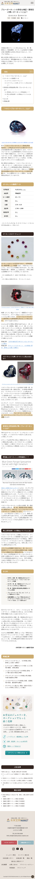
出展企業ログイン (26, 842)
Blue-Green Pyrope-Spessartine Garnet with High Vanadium (17, 482)
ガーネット (25, 18)
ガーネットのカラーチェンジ (15, 80)
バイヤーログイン (9, 842)
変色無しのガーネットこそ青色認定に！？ (18, 92)
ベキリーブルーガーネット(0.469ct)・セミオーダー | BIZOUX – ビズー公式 (17, 142)
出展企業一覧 (20, 858)
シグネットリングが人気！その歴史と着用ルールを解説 (17, 780)
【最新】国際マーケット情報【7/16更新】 (13, 806)
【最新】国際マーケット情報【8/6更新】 (13, 799)
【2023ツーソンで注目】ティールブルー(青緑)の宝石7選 (17, 778)
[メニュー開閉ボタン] (32, 3)
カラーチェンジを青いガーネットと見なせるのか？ (19, 84)
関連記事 (7, 101)
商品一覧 (29, 858)
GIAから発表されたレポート (10, 488)
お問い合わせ (13, 865)
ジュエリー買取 (11, 855)
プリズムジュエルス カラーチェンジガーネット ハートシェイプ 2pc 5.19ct (17, 384)
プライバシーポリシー (27, 865)
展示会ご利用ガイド (17, 861)
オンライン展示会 (23, 855)
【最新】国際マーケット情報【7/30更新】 (13, 801)
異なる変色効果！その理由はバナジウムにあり (19, 95)
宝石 (9, 18)
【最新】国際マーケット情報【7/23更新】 (13, 803)
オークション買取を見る (17, 753)
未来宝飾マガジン (8, 858)
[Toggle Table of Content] (32, 72)
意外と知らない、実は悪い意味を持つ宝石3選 (14, 771)
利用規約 (12, 868)
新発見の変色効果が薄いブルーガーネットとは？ (17, 89)
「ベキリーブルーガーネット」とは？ (15, 76)
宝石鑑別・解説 (15, 18)
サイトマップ (21, 868)
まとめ (6, 99)
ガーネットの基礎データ (11, 78)
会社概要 (4, 865)
